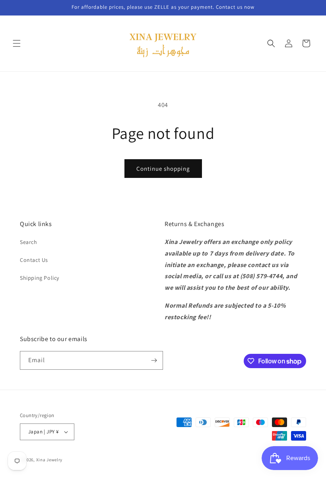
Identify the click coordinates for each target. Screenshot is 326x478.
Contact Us (34, 259)
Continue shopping (163, 168)
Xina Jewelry (49, 459)
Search (28, 242)
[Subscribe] (154, 360)
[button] (16, 43)
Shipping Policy (39, 277)
